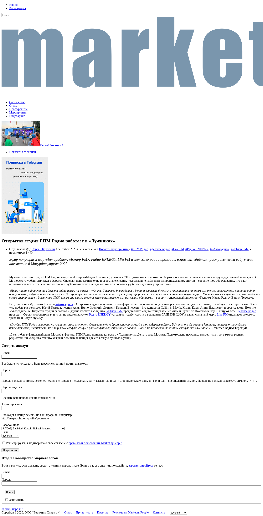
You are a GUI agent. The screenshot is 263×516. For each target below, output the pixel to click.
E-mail (6, 353)
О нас (68, 512)
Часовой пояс (10, 425)
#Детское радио (160, 249)
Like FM (222, 314)
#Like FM (178, 249)
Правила (102, 512)
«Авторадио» (64, 304)
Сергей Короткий (51, 145)
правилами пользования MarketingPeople (95, 443)
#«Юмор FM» (240, 249)
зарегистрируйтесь (141, 465)
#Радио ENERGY (197, 249)
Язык (5, 432)
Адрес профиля (12, 404)
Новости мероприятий (114, 249)
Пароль (6, 370)
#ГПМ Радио (139, 249)
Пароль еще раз (12, 387)
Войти (13, 4)
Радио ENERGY (100, 314)
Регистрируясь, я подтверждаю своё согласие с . (64, 443)
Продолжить (10, 450)
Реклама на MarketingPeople (130, 512)
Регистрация (17, 8)
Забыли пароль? (12, 509)
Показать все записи (22, 152)
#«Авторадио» (219, 249)
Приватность (84, 512)
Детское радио (246, 311)
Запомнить (16, 499)
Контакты (159, 512)
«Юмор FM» (114, 311)
